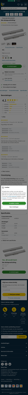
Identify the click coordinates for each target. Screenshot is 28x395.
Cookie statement (12, 196)
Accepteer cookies (14, 203)
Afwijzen (4, 198)
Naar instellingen (14, 207)
